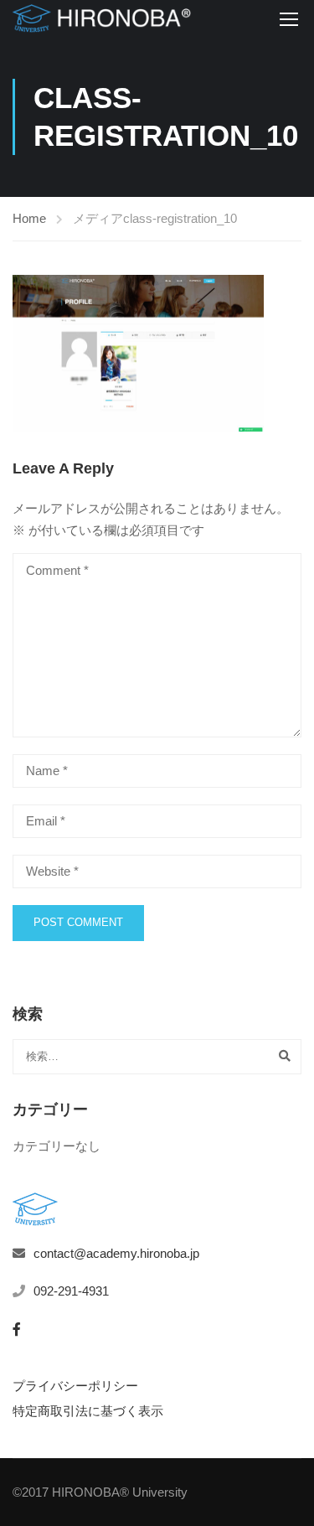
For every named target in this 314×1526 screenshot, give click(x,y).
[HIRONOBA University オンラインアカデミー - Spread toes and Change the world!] (102, 18)
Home (29, 218)
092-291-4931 (71, 1291)
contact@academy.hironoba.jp (116, 1253)
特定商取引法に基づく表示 (88, 1411)
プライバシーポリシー (75, 1386)
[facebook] (17, 1329)
